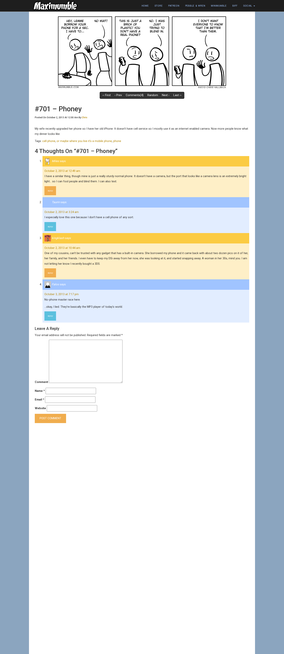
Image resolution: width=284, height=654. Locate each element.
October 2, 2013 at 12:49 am (62, 171)
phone (117, 141)
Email (39, 399)
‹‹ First (106, 95)
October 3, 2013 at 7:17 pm (61, 294)
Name (40, 391)
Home (145, 5)
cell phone (48, 141)
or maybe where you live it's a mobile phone (84, 141)
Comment (41, 382)
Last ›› (177, 95)
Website (40, 408)
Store (159, 5)
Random (152, 95)
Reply (50, 191)
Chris (84, 117)
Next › (165, 95)
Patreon (173, 5)
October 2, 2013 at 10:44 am (62, 248)
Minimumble (219, 5)
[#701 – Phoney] (142, 52)
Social (248, 5)
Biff (234, 5)
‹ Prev (118, 95)
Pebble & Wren (195, 5)
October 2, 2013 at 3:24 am (61, 212)
